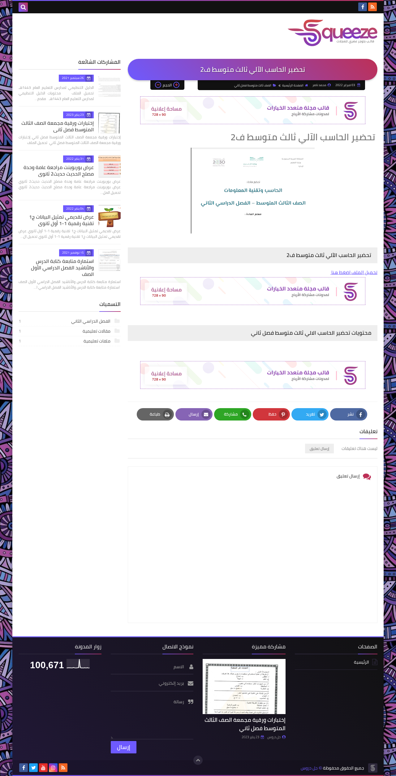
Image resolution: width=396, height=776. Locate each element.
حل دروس (274, 737)
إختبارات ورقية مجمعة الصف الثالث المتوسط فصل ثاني (57, 126)
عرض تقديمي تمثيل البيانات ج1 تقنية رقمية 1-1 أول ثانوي (61, 220)
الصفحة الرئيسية (292, 85)
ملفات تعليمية (65, 341)
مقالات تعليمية (65, 331)
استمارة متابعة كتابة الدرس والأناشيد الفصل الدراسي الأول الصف (62, 267)
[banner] (252, 123)
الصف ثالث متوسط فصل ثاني (252, 85)
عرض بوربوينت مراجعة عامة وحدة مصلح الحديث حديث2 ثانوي (59, 170)
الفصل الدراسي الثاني (65, 321)
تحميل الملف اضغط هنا (353, 272)
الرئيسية (361, 662)
